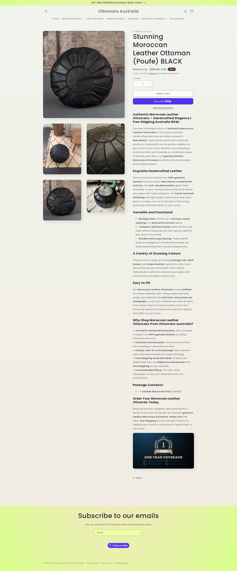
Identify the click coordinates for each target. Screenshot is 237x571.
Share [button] (139, 478)
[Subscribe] (140, 532)
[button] (46, 11)
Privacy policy (107, 563)
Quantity (137, 78)
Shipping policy (122, 563)
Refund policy (92, 563)
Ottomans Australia (58, 563)
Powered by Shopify (76, 563)
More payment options (163, 108)
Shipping (152, 73)
